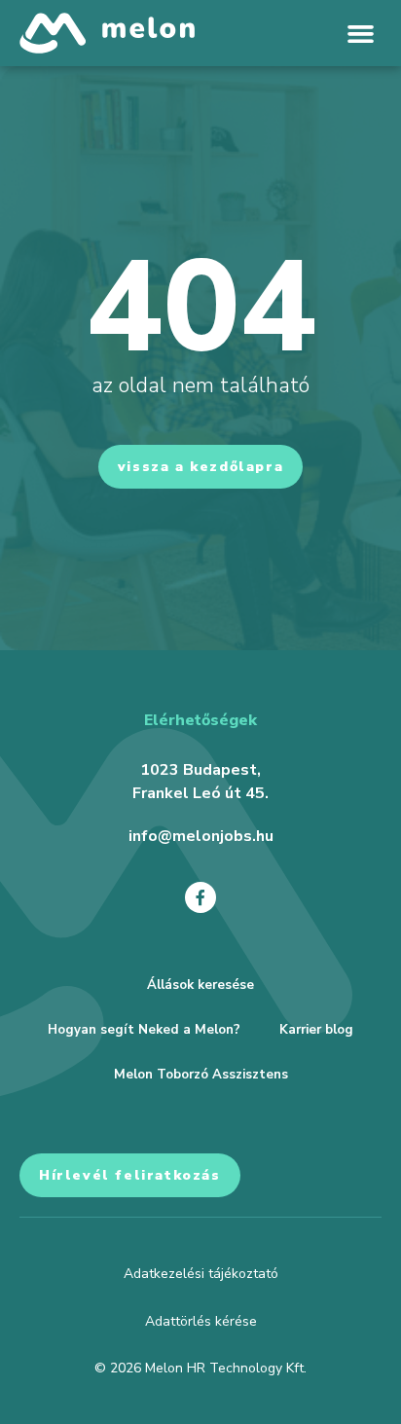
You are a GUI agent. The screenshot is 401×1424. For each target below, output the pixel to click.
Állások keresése (200, 985)
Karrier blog (316, 1030)
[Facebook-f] (200, 897)
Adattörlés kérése (201, 1321)
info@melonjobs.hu (200, 836)
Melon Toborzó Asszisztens (201, 1074)
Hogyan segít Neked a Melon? (144, 1030)
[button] (361, 33)
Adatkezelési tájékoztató (201, 1273)
